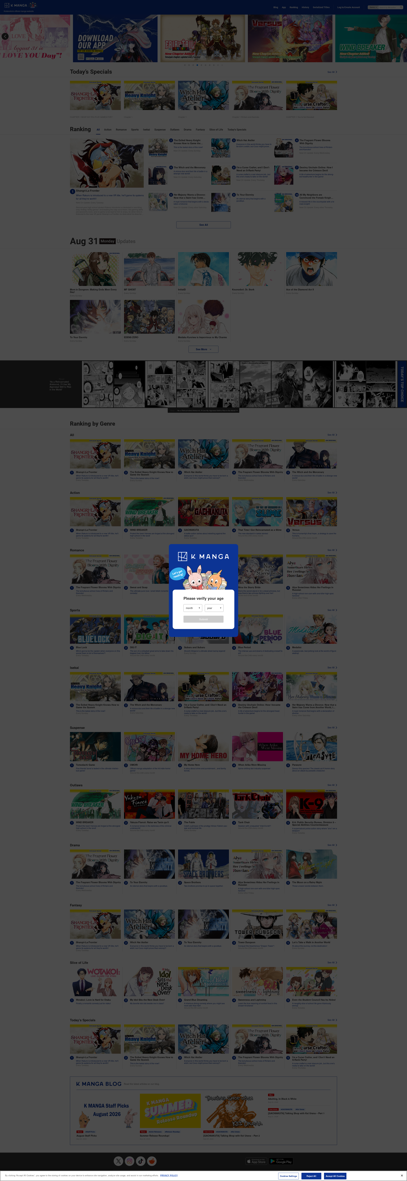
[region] (203, 1176)
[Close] (401, 1175)
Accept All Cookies (335, 1176)
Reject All (311, 1176)
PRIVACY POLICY (169, 1175)
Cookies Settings (288, 1176)
